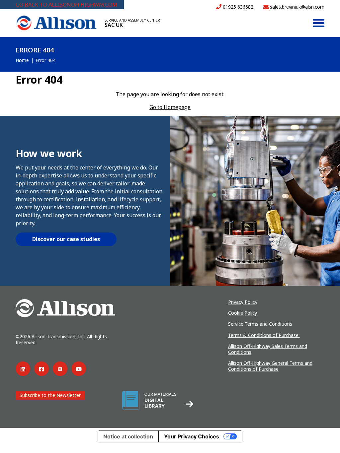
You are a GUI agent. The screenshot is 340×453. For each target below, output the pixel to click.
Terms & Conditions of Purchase (264, 335)
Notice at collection (128, 436)
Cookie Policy (242, 313)
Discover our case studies (66, 239)
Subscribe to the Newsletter (50, 395)
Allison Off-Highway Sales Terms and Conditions (267, 349)
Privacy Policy (242, 302)
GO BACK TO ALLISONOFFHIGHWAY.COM (66, 4)
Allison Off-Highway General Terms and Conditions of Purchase (270, 366)
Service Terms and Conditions (260, 324)
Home (22, 60)
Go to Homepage (170, 107)
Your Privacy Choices (191, 436)
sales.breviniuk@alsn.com (296, 7)
